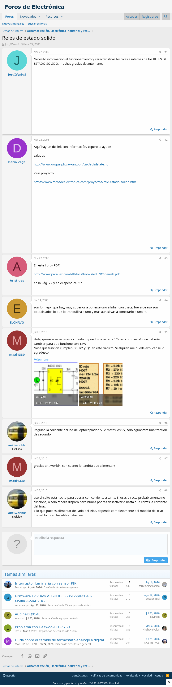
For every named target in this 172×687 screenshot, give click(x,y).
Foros (9, 16)
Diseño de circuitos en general (61, 587)
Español (11, 675)
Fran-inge (20, 587)
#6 (166, 423)
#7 (166, 458)
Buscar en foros (37, 23)
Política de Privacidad (138, 675)
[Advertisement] (101, 95)
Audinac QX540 (27, 614)
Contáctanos (80, 675)
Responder (160, 129)
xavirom (19, 618)
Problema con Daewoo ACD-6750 (42, 626)
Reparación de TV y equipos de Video (69, 605)
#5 (166, 332)
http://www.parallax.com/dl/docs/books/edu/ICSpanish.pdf (77, 274)
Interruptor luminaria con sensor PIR (46, 583)
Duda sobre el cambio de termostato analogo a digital (59, 639)
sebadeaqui (22, 605)
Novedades (28, 16)
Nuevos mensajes (13, 23)
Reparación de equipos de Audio (60, 618)
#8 (166, 490)
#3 (166, 258)
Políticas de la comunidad (106, 675)
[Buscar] (166, 16)
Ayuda (159, 675)
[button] (39, 16)
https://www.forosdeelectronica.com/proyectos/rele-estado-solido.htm (85, 182)
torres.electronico (149, 586)
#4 (166, 300)
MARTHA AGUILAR (26, 644)
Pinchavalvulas (151, 629)
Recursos (52, 16)
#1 (166, 52)
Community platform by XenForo (86, 683)
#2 (166, 140)
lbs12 (18, 631)
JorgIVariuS (12, 44)
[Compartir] (160, 52)
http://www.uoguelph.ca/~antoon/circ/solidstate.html (72, 164)
